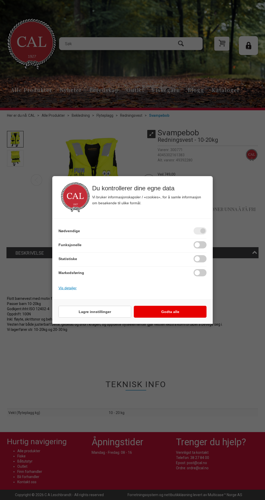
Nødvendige (69, 231)
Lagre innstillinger (95, 312)
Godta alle (170, 312)
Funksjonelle (70, 245)
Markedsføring (71, 273)
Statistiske (67, 259)
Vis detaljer (67, 288)
